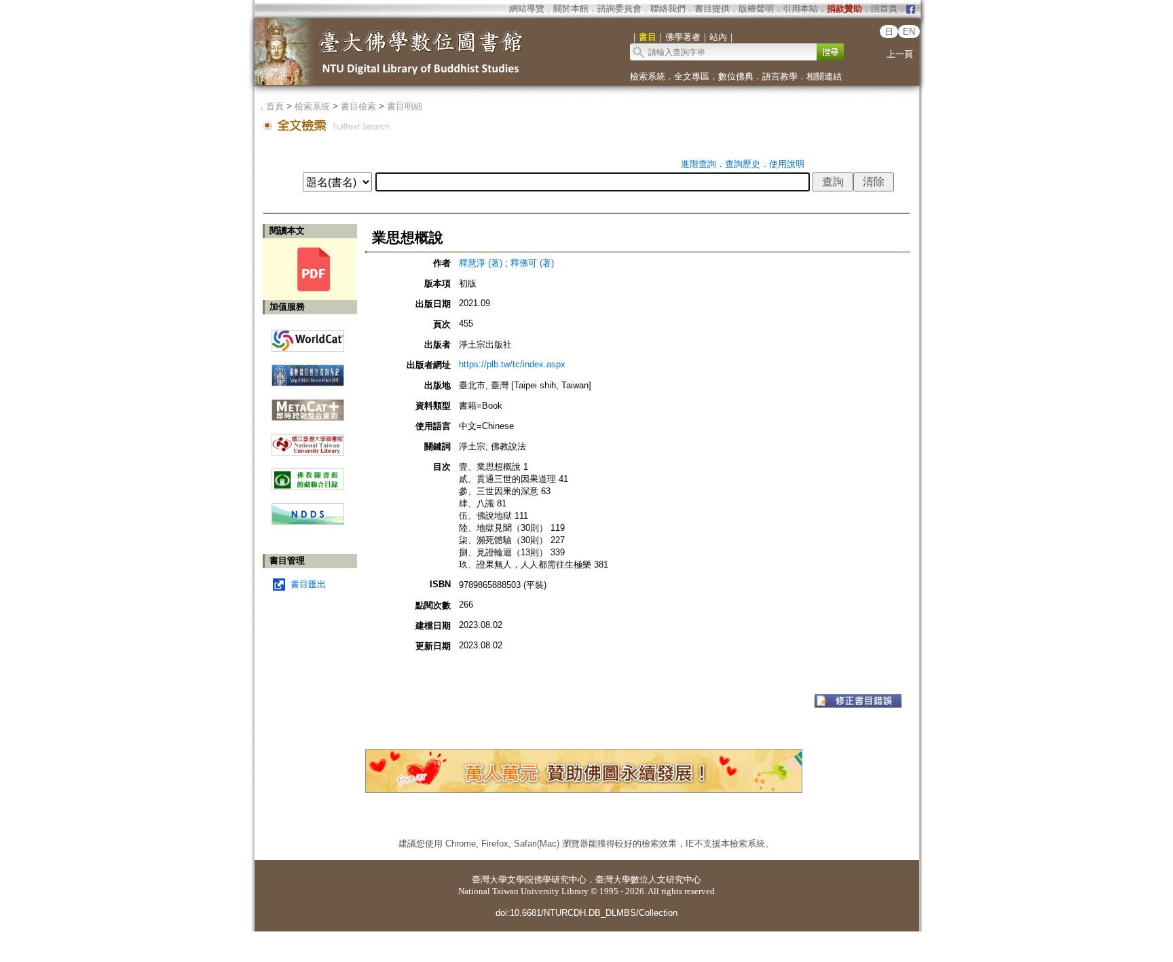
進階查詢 (698, 164)
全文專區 (691, 76)
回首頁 (884, 8)
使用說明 (786, 164)
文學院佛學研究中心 (546, 879)
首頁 (275, 106)
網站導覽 (526, 8)
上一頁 (900, 54)
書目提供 (712, 8)
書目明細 (404, 106)
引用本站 (800, 8)
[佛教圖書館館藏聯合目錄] (308, 474)
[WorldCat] (308, 337)
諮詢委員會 (619, 8)
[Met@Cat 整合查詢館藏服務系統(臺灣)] (308, 405)
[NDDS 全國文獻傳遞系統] (308, 522)
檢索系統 (647, 76)
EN (909, 31)
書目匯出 (308, 584)
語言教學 (780, 76)
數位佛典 (735, 76)
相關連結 (824, 76)
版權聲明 (756, 8)
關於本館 (571, 8)
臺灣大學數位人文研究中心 (648, 879)
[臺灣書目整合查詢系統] (308, 370)
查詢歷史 (742, 164)
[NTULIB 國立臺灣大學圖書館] (308, 440)
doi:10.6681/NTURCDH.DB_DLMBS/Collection (586, 913)
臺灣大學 (489, 879)
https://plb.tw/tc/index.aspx (512, 364)
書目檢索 (358, 106)
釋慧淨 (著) (480, 263)
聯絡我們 (668, 8)
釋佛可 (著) (532, 263)
